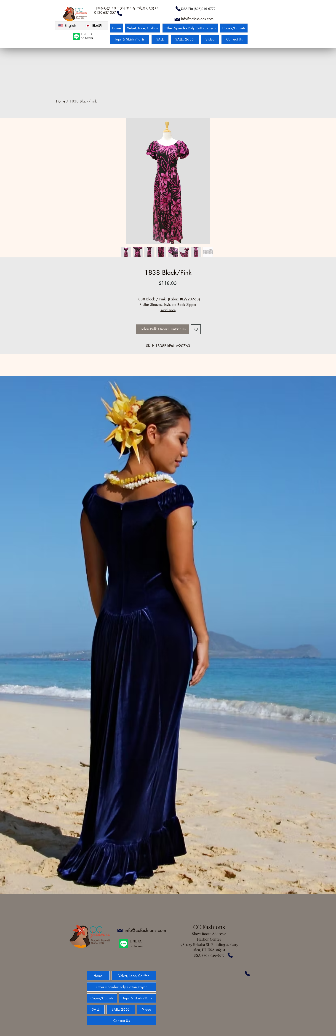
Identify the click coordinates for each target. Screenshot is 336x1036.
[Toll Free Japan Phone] (247, 974)
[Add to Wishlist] (196, 329)
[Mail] (177, 19)
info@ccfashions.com (145, 930)
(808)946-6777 (205, 9)
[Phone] (178, 9)
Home (60, 101)
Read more (168, 310)
